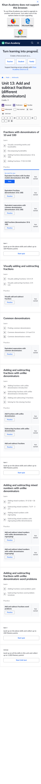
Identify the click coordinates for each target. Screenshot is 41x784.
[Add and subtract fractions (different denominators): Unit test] (12, 121)
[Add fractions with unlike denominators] (23, 118)
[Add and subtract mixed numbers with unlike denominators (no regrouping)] (35, 118)
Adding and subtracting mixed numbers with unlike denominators (20, 488)
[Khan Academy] (10, 43)
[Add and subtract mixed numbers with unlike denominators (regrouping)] (3, 121)
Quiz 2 (5, 462)
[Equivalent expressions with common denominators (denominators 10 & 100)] (9, 118)
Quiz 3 (5, 627)
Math (7, 77)
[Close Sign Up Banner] (37, 50)
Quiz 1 (5, 243)
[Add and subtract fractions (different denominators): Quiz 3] (9, 121)
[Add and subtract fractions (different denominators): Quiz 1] (14, 118)
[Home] (2, 78)
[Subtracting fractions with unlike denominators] (26, 118)
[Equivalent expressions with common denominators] (20, 118)
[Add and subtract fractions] (29, 118)
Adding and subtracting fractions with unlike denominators (16, 373)
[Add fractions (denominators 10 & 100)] (12, 118)
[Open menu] (38, 43)
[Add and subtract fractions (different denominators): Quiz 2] (32, 118)
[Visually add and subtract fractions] (17, 118)
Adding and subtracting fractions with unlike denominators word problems (20, 576)
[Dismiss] (37, 1)
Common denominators (16, 318)
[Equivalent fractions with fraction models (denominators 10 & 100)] (3, 118)
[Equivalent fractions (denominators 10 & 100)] (6, 118)
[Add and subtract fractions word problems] (6, 121)
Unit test (5, 650)
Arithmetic (15, 77)
